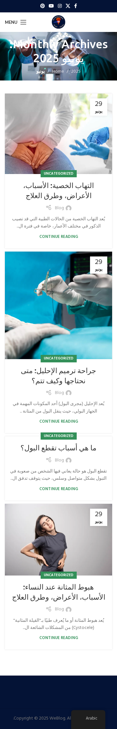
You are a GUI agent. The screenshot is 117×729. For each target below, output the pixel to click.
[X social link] (68, 6)
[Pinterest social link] (42, 6)
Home (58, 71)
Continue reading (58, 237)
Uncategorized (58, 174)
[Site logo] (58, 22)
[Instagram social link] (60, 6)
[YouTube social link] (51, 6)
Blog (59, 208)
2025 (76, 71)
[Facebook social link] (75, 6)
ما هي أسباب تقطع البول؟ (58, 448)
